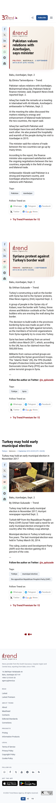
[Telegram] (27, 772)
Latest (4, 693)
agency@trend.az (8, 681)
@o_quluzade (47, 380)
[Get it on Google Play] (28, 783)
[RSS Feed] (38, 772)
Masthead (6, 711)
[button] (4, 29)
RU (33, 799)
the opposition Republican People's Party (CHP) (30, 579)
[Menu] (51, 17)
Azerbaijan (27, 193)
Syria (24, 391)
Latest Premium (8, 697)
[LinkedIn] (33, 772)
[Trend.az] (9, 17)
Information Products (11, 737)
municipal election (30, 574)
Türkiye (14, 391)
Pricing (5, 733)
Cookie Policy (7, 758)
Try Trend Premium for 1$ (26, 219)
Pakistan (14, 193)
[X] (16, 772)
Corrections (6, 723)
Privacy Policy (7, 751)
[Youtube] (21, 772)
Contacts (6, 715)
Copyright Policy (8, 754)
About (4, 707)
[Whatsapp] (4, 772)
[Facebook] (10, 772)
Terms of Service (8, 747)
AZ (28, 799)
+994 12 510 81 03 (8, 678)
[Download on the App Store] (10, 783)
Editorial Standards (10, 719)
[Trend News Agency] (9, 656)
